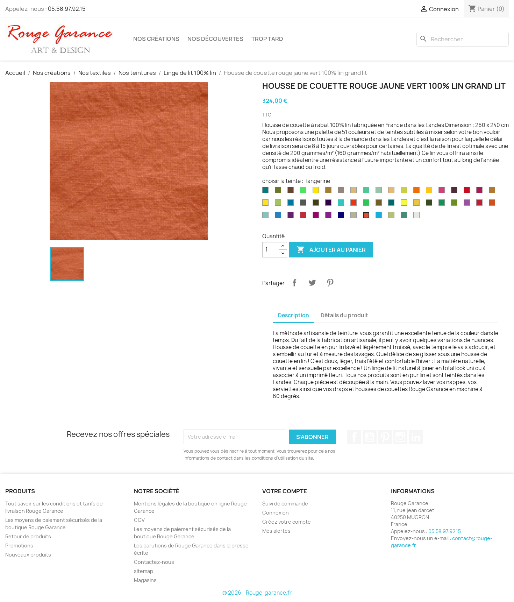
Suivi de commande (285, 503)
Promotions (19, 545)
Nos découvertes (215, 39)
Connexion (275, 512)
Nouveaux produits (28, 554)
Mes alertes (276, 530)
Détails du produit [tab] (344, 315)
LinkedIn (416, 437)
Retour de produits (28, 536)
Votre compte (284, 491)
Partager (294, 283)
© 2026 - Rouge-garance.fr (257, 592)
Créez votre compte (286, 521)
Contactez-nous (154, 562)
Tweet (312, 283)
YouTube (370, 437)
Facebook (354, 437)
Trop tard (267, 39)
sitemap (143, 571)
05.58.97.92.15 (67, 9)
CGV (139, 520)
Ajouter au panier (331, 249)
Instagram (400, 437)
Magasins (145, 580)
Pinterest (330, 283)
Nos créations (156, 39)
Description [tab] (293, 315)
